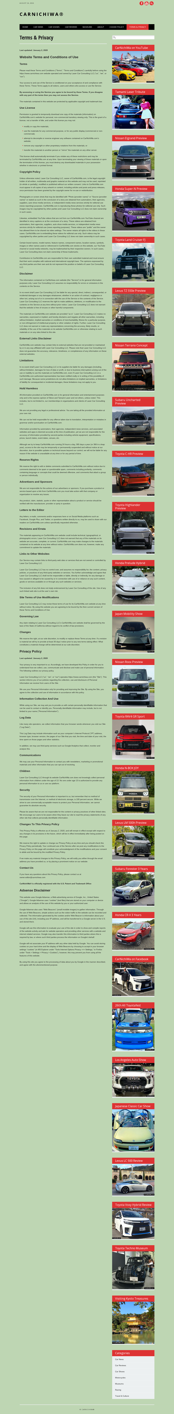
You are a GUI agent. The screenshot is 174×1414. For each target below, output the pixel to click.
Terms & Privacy (137, 27)
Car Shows (54, 27)
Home (25, 27)
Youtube (147, 3)
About (100, 27)
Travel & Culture (122, 1396)
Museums (87, 27)
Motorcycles (120, 1378)
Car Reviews (71, 27)
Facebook (141, 3)
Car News (38, 27)
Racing (118, 1390)
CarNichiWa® (42, 14)
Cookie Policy (117, 27)
